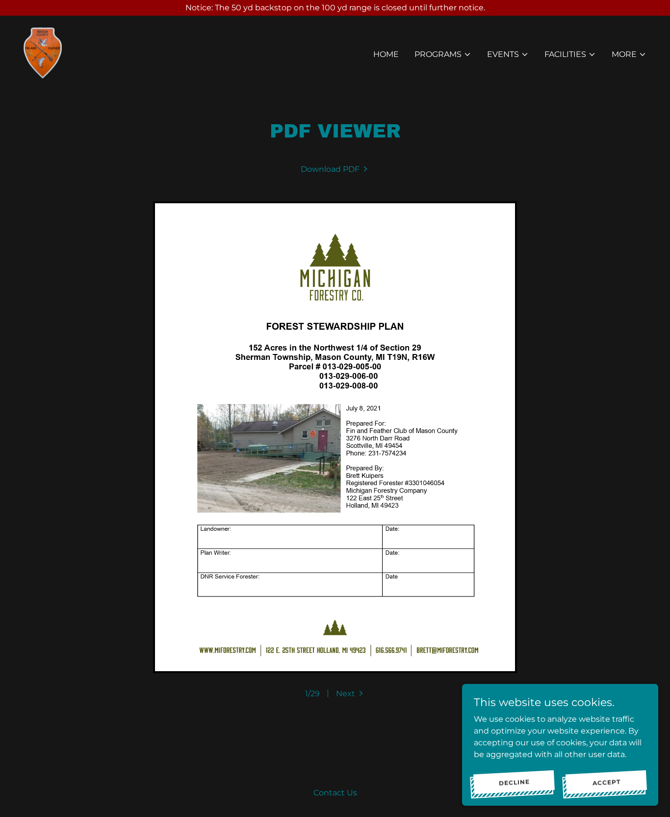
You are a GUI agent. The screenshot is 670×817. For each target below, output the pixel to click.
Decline (514, 781)
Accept (606, 781)
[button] (442, 54)
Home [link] (386, 54)
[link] (43, 52)
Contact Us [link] (335, 792)
